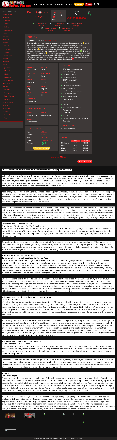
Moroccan (7, 77)
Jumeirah (7, 68)
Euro (6, 43)
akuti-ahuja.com (46, 137)
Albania (7, 17)
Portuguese (8, 93)
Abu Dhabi (8, 14)
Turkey (6, 112)
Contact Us (68, 4)
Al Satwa (48, 40)
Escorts (42, 4)
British (6, 33)
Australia (7, 21)
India (6, 58)
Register (80, 4)
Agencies (49, 4)
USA (5, 118)
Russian (7, 99)
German (7, 52)
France (6, 46)
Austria (6, 24)
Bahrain (7, 27)
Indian (6, 62)
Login (89, 4)
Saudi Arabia (8, 102)
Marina (6, 74)
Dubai (54, 40)
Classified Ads (59, 4)
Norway (7, 83)
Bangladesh (8, 30)
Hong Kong (8, 55)
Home (35, 4)
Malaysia (7, 71)
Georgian (7, 49)
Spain (6, 105)
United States (9, 115)
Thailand (7, 109)
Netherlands (8, 80)
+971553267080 (46, 140)
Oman (6, 87)
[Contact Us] (98, 4)
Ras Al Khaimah (9, 96)
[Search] (94, 4)
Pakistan (7, 90)
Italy (5, 65)
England (7, 39)
